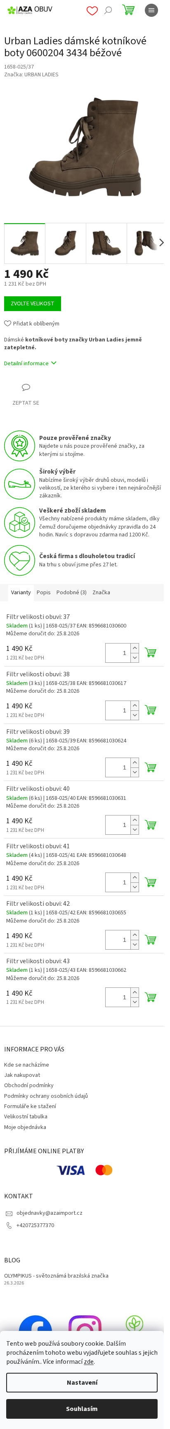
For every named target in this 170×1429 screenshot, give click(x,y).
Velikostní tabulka (25, 1117)
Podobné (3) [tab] (72, 593)
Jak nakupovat (22, 1075)
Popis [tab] (44, 593)
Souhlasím (82, 1408)
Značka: (31, 75)
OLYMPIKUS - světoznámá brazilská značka (56, 1276)
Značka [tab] (101, 593)
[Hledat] (108, 10)
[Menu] (151, 10)
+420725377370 (35, 1225)
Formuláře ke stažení (30, 1106)
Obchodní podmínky (29, 1085)
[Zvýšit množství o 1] (134, 648)
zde (89, 1361)
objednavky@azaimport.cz (50, 1213)
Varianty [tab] (21, 593)
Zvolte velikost (32, 304)
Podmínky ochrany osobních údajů (46, 1096)
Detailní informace (26, 364)
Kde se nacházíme (26, 1065)
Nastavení (82, 1382)
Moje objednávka (25, 1127)
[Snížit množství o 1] (134, 657)
